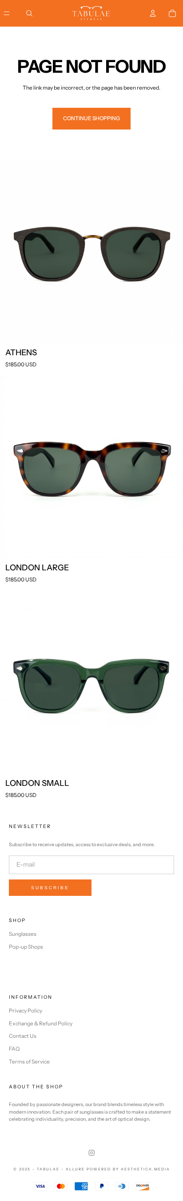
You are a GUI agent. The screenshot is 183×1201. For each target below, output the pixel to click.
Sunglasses (22, 933)
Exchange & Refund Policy (40, 1023)
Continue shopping (91, 118)
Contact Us (22, 1035)
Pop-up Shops (26, 946)
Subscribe (50, 887)
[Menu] (7, 13)
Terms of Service (29, 1061)
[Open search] (29, 13)
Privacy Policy (25, 1010)
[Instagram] (91, 1152)
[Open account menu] (153, 13)
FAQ (14, 1048)
